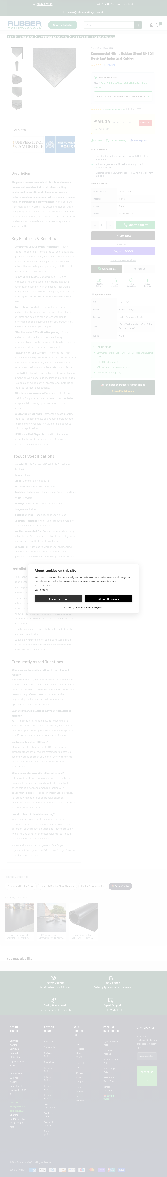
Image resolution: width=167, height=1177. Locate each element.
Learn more (41, 589)
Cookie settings (58, 599)
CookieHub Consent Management (89, 607)
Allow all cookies (108, 599)
